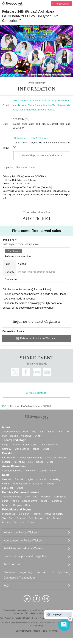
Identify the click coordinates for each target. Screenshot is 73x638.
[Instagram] (45, 598)
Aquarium (46, 496)
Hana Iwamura (34, 100)
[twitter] (27, 598)
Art (48, 518)
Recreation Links (25, 167)
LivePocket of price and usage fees (25, 556)
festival (37, 513)
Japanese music (11, 431)
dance (36, 448)
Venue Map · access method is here (42, 155)
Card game (60, 496)
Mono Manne (22, 448)
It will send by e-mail (47, 372)
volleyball (41, 479)
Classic (14, 435)
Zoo (35, 496)
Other (38, 435)
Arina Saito (19, 100)
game (5, 500)
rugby (30, 479)
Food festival (36, 518)
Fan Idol (7, 453)
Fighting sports (21, 483)
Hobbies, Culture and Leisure (20, 492)
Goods (39, 461)
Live (30, 461)
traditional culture (49, 444)
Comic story (29, 444)
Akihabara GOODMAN (26, 138)
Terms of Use (12, 564)
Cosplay (17, 505)
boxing (6, 483)
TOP (4, 406)
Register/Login (63, 4)
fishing (15, 500)
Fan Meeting (9, 457)
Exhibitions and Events (16, 509)
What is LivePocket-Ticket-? (21, 532)
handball (50, 483)
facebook (26, 372)
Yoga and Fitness (11, 496)
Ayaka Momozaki (27, 109)
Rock (26, 431)
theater (16, 444)
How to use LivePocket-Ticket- (23, 540)
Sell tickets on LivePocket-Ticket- (23, 548)
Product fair (8, 513)
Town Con (7, 518)
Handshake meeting (30, 457)
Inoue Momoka (46, 109)
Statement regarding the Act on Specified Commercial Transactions (36, 574)
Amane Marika (43, 105)
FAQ (6, 585)
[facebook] (36, 598)
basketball (7, 487)
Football (19, 479)
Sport (5, 475)
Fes (41, 431)
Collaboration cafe (12, 470)
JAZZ (60, 431)
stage (5, 444)
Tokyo (43, 138)
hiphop (50, 431)
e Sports (38, 483)
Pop (34, 431)
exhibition (50, 457)
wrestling (55, 479)
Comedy (6, 448)
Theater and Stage (14, 440)
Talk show (19, 461)
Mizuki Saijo (50, 100)
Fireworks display (53, 513)
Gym (27, 496)
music (6, 427)
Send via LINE (37, 372)
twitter (15, 372)
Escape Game (29, 500)
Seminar (21, 518)
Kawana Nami (26, 105)
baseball (6, 479)
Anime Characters (14, 466)
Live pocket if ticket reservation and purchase (12, 3)
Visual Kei (26, 435)
